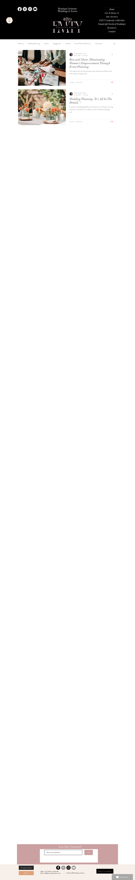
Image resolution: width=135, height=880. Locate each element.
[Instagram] (30, 9)
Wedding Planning (34, 43)
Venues (46, 43)
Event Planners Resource (83, 43)
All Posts (21, 43)
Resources (111, 27)
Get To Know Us (112, 12)
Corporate (98, 43)
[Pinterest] (25, 9)
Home (112, 9)
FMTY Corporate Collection (111, 20)
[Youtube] (35, 9)
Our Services (112, 16)
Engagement (57, 43)
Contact (111, 31)
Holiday (67, 43)
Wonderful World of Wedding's (111, 24)
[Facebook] (20, 9)
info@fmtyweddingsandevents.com (52, 873)
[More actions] (113, 54)
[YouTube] (74, 868)
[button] (114, 44)
